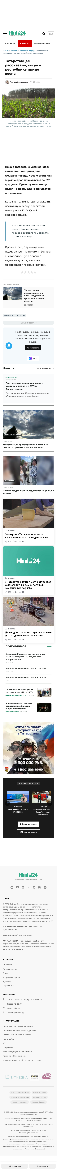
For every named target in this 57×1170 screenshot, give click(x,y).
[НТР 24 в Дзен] (45, 887)
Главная (10, 43)
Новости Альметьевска (20, 1097)
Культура (7, 982)
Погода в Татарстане (14, 316)
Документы (8, 1047)
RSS (4, 1043)
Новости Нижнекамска (20, 1092)
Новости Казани (39, 1092)
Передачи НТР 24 (11, 986)
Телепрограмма (29, 824)
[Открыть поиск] (44, 34)
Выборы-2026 (42, 43)
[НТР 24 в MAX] (12, 887)
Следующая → (42, 1166)
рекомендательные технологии (15, 1139)
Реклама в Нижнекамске (15, 1056)
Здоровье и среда (27, 51)
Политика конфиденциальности (18, 1026)
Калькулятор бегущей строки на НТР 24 (22, 1060)
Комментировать (28, 323)
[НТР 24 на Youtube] (17, 887)
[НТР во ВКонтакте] (23, 887)
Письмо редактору (15, 1012)
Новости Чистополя (20, 1102)
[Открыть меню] (5, 33)
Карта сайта (8, 1039)
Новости (14, 51)
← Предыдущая (14, 1166)
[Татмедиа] (17, 1077)
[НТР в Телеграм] (34, 887)
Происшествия (10, 969)
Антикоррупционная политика (17, 1052)
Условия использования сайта (17, 1035)
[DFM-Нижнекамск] (34, 1077)
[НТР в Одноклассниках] (28, 887)
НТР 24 (6, 51)
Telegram (34, 348)
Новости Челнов (39, 1097)
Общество (7, 965)
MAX (35, 359)
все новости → (45, 368)
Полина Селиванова (19, 82)
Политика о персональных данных (19, 1031)
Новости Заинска (38, 1102)
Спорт (5, 973)
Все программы (29, 832)
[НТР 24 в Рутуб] (39, 887)
